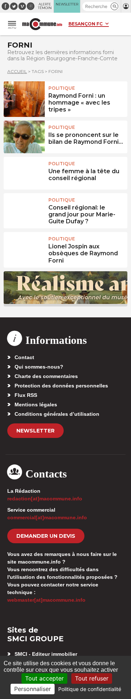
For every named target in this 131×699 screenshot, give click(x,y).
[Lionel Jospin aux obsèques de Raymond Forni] (24, 248)
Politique (61, 88)
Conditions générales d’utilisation (57, 414)
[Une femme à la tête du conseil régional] (24, 173)
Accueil (17, 71)
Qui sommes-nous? (39, 367)
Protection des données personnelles (61, 386)
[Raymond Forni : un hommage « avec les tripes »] (24, 97)
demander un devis (45, 536)
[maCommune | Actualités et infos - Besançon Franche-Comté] (42, 24)
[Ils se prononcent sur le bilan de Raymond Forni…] (24, 137)
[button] (114, 6)
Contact (24, 357)
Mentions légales (36, 404)
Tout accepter (44, 678)
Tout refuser (91, 678)
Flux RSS (26, 395)
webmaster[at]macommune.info (46, 600)
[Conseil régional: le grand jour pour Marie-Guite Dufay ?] (24, 209)
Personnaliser (32, 688)
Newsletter (35, 430)
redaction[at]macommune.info (44, 498)
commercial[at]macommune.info (47, 517)
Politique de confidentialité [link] (89, 689)
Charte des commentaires (46, 376)
